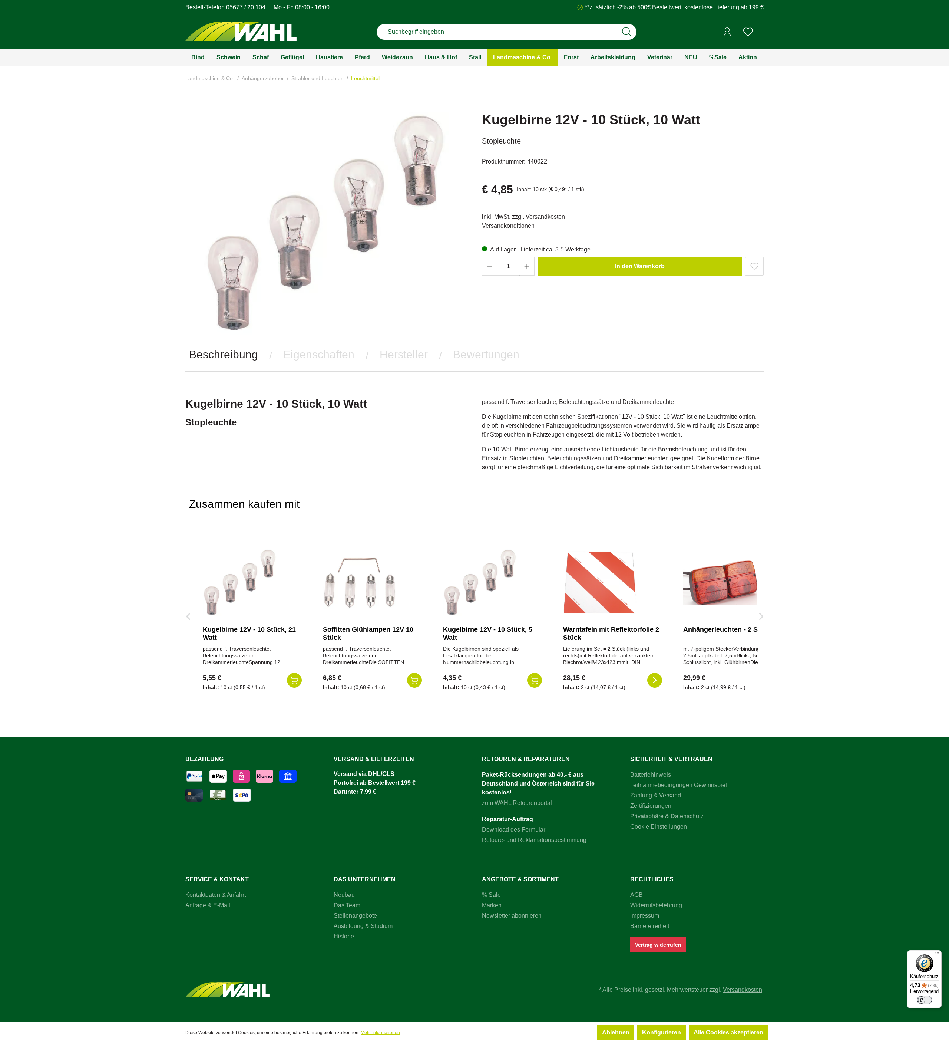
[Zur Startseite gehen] (241, 32)
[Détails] (654, 680)
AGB (636, 895)
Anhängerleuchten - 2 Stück (727, 629)
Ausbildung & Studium (363, 926)
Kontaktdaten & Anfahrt (215, 895)
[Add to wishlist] (754, 266)
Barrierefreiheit (649, 926)
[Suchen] (626, 32)
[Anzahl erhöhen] (527, 266)
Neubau (344, 895)
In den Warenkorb (640, 266)
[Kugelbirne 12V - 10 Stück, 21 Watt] (240, 583)
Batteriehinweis (650, 774)
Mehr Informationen (380, 1032)
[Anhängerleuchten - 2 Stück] (720, 583)
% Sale (491, 895)
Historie (344, 936)
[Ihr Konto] (727, 32)
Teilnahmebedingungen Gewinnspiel (678, 785)
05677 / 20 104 (245, 7)
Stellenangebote (355, 915)
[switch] (924, 1000)
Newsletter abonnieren (512, 915)
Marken (492, 905)
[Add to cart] (294, 680)
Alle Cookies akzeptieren (728, 1032)
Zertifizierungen (650, 806)
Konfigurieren (661, 1032)
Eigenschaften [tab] (318, 354)
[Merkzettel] (748, 32)
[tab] (223, 354)
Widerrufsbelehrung (656, 905)
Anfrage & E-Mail (207, 905)
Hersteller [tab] (404, 354)
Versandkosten (742, 990)
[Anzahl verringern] (489, 266)
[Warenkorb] (761, 32)
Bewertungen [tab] (486, 354)
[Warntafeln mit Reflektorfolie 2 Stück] (600, 583)
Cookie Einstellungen (658, 826)
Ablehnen (615, 1032)
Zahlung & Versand (655, 795)
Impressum (644, 915)
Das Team (347, 905)
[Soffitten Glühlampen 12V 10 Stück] (360, 583)
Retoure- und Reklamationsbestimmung (534, 840)
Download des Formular (513, 829)
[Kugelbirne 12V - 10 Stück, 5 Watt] (480, 583)
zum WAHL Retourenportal (517, 803)
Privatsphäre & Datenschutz (667, 816)
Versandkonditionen (508, 226)
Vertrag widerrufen (658, 945)
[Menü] (937, 954)
